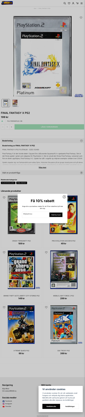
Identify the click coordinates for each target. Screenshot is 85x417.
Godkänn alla (51, 406)
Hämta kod (56, 215)
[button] (64, 197)
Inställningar (70, 406)
